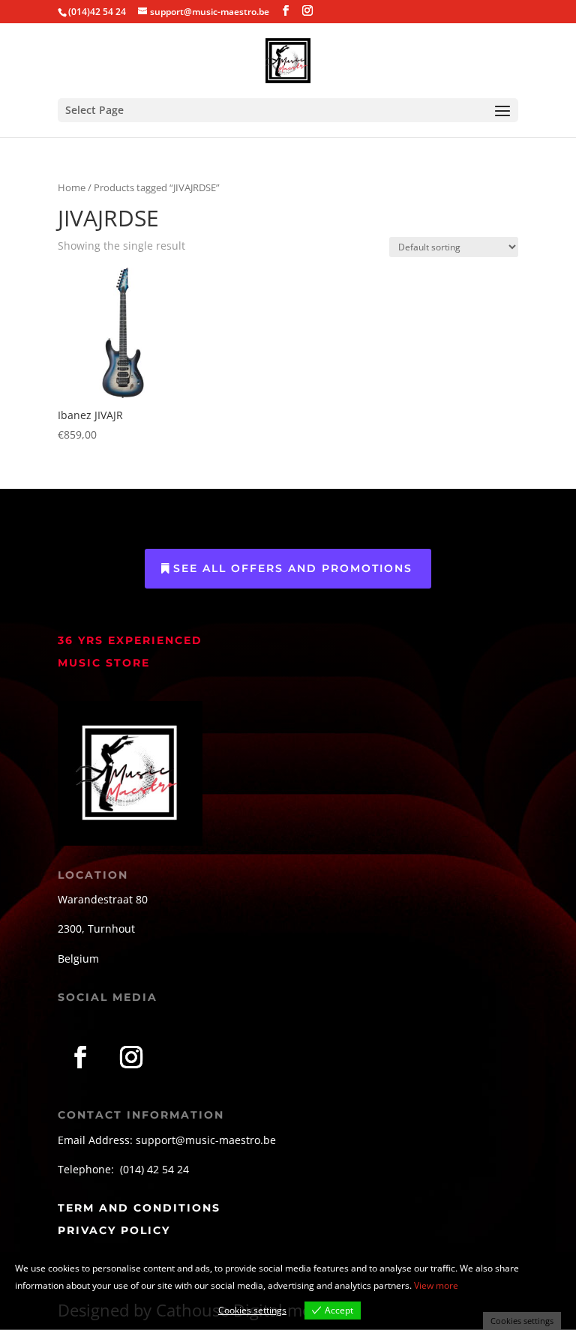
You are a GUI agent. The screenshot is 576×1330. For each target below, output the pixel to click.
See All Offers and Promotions (292, 568)
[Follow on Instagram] (131, 1057)
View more (436, 1285)
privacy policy (114, 1230)
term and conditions (139, 1208)
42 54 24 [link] (168, 1169)
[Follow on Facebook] (80, 1057)
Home (72, 187)
